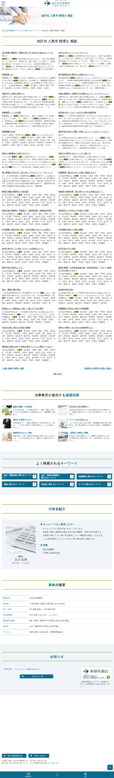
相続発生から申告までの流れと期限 (73, 211)
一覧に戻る (57, 374)
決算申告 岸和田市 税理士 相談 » (98, 368)
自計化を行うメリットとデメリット (73, 53)
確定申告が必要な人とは (12, 268)
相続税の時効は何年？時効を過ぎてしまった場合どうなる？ (27, 347)
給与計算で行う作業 (66, 249)
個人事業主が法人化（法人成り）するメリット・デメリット (27, 173)
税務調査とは (7, 75)
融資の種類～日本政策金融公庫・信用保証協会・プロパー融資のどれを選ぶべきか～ (84, 269)
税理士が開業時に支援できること (16, 154)
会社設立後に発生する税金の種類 (16, 328)
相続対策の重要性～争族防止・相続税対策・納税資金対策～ (27, 211)
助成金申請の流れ (66, 290)
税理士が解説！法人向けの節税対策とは (75, 328)
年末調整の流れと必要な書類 (70, 230)
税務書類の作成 (8, 132)
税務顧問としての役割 (11, 113)
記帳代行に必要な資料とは (13, 94)
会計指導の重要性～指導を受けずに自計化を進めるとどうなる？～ (27, 54)
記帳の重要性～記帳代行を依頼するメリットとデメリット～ (84, 94)
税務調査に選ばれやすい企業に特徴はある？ (77, 173)
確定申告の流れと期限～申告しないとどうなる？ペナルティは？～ (84, 133)
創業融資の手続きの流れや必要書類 (73, 309)
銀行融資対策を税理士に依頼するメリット (76, 75)
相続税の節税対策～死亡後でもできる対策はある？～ (81, 192)
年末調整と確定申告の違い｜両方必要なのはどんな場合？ (26, 230)
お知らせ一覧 (37, 676)
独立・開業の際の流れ (11, 290)
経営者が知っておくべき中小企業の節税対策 (77, 113)
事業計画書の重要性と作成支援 (15, 192)
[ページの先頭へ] (110, 767)
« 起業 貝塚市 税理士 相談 (13, 368)
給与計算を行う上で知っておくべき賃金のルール (23, 249)
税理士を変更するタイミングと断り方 (74, 154)
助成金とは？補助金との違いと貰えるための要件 (23, 309)
